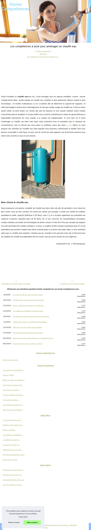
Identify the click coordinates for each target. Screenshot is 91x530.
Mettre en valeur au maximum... (14, 380)
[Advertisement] (43, 74)
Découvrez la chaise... (10, 460)
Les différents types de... (11, 440)
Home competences (44, 51)
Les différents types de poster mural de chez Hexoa (31, 316)
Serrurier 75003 (8, 375)
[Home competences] (45, 21)
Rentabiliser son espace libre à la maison (16, 284)
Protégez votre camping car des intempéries (28, 300)
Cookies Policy (56, 525)
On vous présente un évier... (13, 485)
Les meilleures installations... (13, 435)
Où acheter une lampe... (11, 390)
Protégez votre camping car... (13, 425)
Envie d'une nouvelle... (11, 360)
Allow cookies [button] (32, 522)
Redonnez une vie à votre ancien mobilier (27, 327)
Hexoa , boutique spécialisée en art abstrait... (29, 305)
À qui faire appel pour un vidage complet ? (28, 344)
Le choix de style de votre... (12, 420)
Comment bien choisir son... (12, 475)
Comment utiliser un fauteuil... (13, 395)
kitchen (45, 527)
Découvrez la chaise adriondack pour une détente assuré (33, 338)
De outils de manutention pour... (14, 455)
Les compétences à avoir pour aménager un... (43, 57)
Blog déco (43, 54)
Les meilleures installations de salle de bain (28, 311)
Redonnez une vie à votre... (12, 450)
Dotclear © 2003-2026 (70, 525)
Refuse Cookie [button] (14, 522)
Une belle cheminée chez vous (13, 480)
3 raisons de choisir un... (11, 445)
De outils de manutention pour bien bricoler (28, 333)
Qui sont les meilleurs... (11, 400)
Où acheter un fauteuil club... (13, 385)
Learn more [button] (23, 517)
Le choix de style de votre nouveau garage (28, 295)
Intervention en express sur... (13, 405)
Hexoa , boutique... (9, 430)
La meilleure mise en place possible (72, 284)
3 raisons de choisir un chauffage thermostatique (30, 322)
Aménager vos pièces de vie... (13, 470)
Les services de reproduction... (13, 370)
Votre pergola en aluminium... (13, 410)
